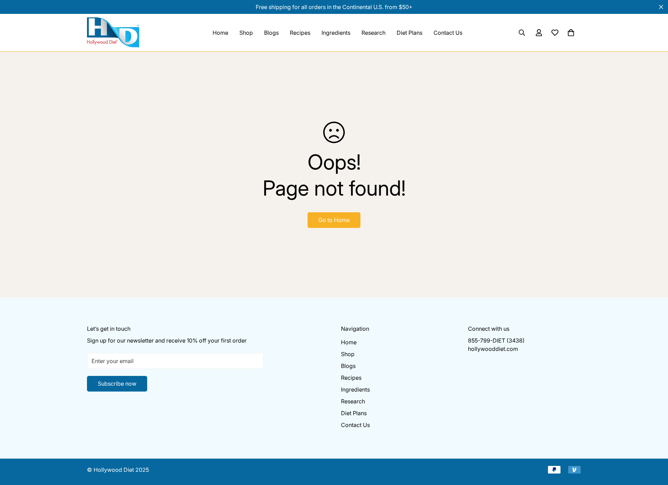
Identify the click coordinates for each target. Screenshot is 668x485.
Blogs (271, 32)
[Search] (522, 32)
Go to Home (334, 219)
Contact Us (448, 32)
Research (373, 32)
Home (220, 32)
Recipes (300, 32)
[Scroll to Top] (654, 447)
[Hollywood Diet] (122, 32)
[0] (571, 33)
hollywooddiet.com (493, 348)
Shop (246, 32)
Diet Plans (409, 32)
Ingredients (335, 32)
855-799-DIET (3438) (496, 340)
